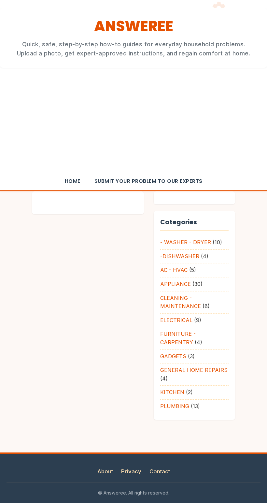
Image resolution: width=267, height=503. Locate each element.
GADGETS (173, 356)
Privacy (131, 471)
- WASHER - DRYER (185, 242)
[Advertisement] (133, 123)
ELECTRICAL (176, 320)
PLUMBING (174, 406)
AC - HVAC (174, 270)
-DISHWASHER (179, 256)
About (105, 471)
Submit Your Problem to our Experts (148, 181)
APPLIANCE (175, 284)
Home (72, 181)
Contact (159, 471)
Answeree (133, 26)
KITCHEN (172, 392)
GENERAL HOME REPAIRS (194, 370)
